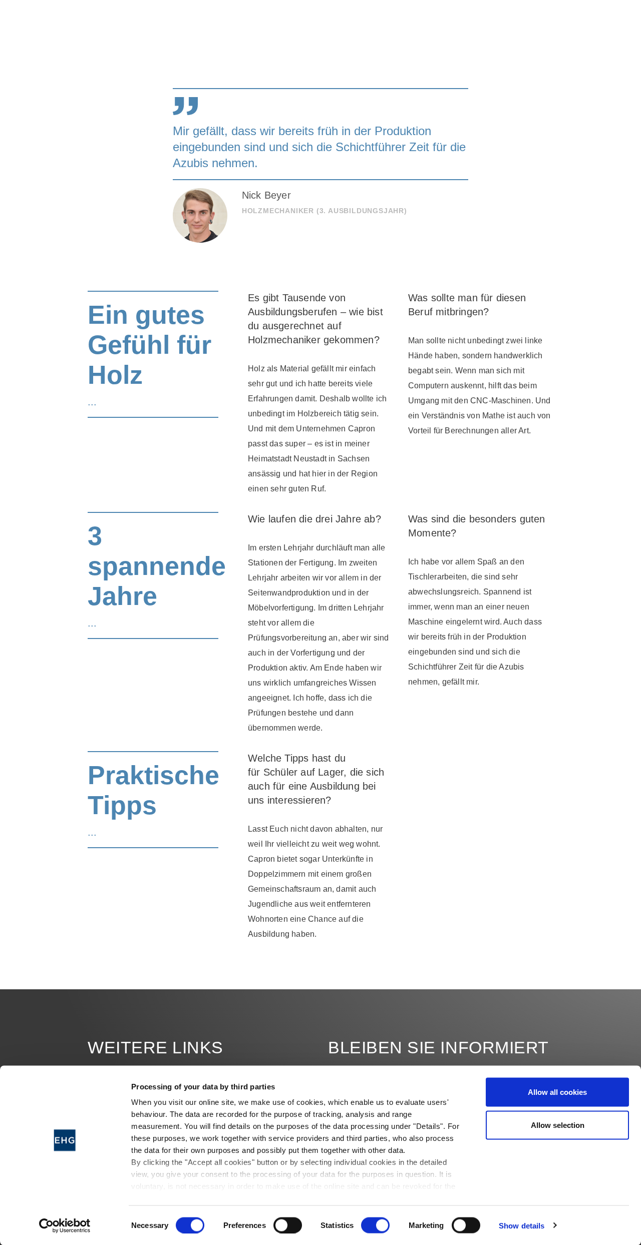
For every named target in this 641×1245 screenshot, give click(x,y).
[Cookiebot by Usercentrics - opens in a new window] (65, 1225)
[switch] (287, 1225)
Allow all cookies (557, 1092)
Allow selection (557, 1124)
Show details (521, 1225)
